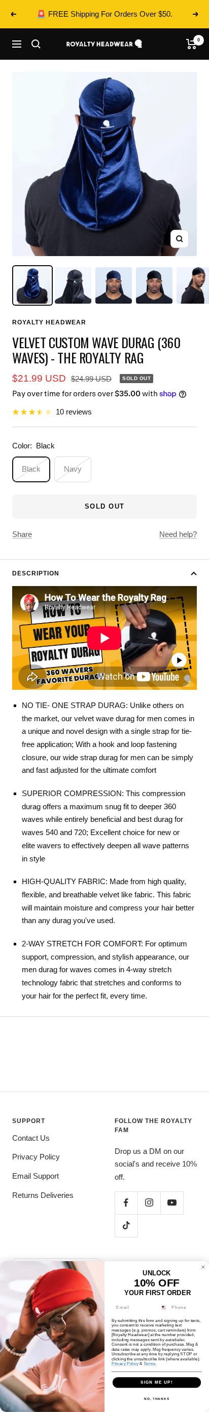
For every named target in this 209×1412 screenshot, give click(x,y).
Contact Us (31, 1138)
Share (22, 534)
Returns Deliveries (43, 1195)
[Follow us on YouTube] (171, 1202)
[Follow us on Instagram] (148, 1202)
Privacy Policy (36, 1156)
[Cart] (191, 44)
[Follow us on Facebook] (126, 1202)
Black (31, 469)
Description (35, 573)
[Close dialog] (203, 1267)
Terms (149, 1363)
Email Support (35, 1176)
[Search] (36, 44)
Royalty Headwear (49, 322)
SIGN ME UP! (157, 1382)
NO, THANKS (156, 1398)
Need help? (178, 534)
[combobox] (164, 1308)
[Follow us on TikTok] (126, 1225)
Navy (73, 469)
